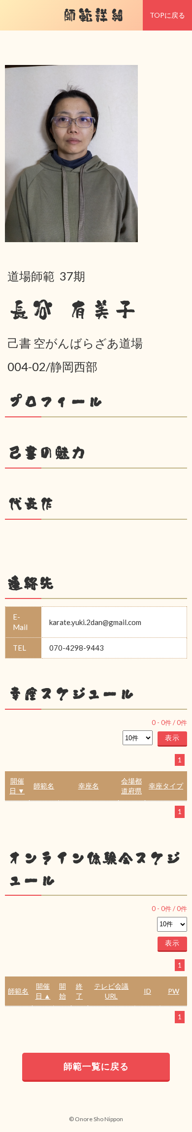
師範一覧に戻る (96, 1066)
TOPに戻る (167, 15)
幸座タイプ (166, 786)
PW (173, 991)
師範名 (43, 786)
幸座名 (88, 786)
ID (147, 991)
